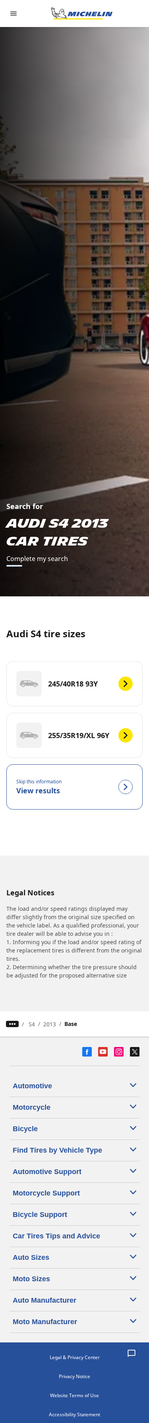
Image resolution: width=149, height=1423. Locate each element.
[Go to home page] (82, 13)
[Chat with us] (131, 1353)
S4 (32, 1024)
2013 (49, 1024)
